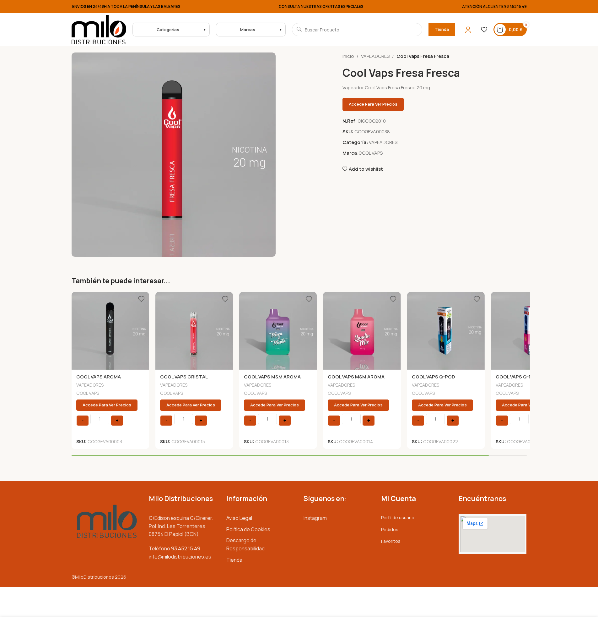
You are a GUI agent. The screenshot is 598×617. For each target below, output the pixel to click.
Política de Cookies (248, 529)
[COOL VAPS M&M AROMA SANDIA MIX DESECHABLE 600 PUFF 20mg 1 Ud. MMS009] (362, 331)
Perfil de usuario (397, 518)
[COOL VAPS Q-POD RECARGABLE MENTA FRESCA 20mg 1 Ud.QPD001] (446, 331)
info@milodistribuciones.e (178, 556)
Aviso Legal (239, 518)
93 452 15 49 (515, 6)
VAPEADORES (375, 56)
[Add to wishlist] (141, 299)
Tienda (442, 29)
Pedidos (389, 529)
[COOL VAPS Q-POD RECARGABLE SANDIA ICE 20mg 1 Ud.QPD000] (529, 331)
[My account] (468, 29)
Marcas (247, 29)
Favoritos (391, 541)
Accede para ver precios (373, 104)
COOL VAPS (370, 153)
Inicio (348, 56)
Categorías (168, 29)
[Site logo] (99, 29)
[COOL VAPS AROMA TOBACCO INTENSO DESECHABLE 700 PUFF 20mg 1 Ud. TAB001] (110, 331)
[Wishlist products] (484, 29)
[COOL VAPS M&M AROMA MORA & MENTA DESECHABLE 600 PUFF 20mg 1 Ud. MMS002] (278, 331)
